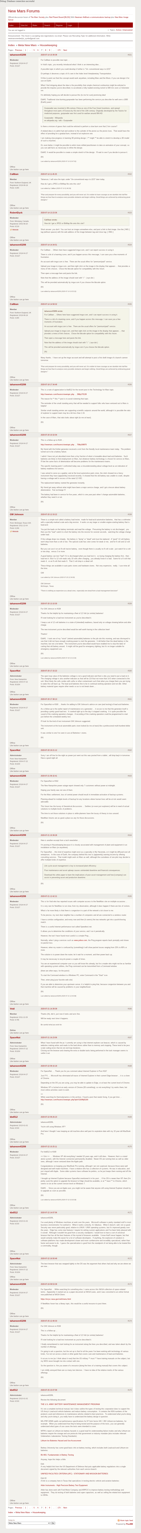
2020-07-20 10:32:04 (49, 435)
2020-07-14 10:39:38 (49, 55)
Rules (35, 25)
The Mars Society (38, 17)
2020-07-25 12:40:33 (49, 1321)
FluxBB (129, 1524)
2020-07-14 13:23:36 (49, 213)
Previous (18, 50)
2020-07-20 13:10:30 (49, 604)
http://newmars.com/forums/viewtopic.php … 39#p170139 (64, 394)
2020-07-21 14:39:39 (49, 1009)
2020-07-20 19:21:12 (49, 750)
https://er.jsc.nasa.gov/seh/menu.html (56, 1299)
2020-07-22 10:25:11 (49, 1147)
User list (24, 25)
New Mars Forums (24, 11)
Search (47, 25)
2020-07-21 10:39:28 (49, 835)
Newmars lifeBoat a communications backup (92, 17)
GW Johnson (17, 514)
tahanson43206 (18, 55)
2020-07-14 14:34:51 (49, 245)
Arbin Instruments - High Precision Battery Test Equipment (64, 1485)
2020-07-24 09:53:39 (49, 1284)
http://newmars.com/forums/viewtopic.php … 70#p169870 (64, 445)
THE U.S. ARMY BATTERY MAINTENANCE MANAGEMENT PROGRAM (70, 1404)
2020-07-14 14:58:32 (49, 304)
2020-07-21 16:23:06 (49, 1037)
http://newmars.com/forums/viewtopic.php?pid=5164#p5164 (64, 1100)
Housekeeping (48, 45)
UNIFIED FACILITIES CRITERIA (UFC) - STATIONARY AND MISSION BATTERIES (74, 1474)
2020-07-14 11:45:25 (49, 174)
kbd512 (14, 1117)
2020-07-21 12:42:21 (49, 896)
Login (70, 25)
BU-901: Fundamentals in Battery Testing (57, 1455)
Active (118, 30)
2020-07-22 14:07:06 (49, 1213)
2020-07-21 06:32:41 (49, 776)
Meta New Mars (27, 45)
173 (59, 50)
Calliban (14, 174)
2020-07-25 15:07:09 (49, 1390)
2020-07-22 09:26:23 (49, 1117)
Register (59, 25)
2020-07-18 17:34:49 (49, 384)
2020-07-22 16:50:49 (49, 1258)
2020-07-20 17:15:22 (49, 671)
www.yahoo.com (80, 940)
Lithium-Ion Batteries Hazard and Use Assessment (61, 1441)
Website (15, 230)
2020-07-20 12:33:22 (49, 514)
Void (12, 1009)
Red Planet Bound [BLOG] (59, 17)
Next (65, 50)
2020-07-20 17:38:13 (49, 699)
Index (11, 25)
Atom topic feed (126, 1520)
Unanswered (127, 30)
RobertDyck (16, 212)
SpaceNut (15, 671)
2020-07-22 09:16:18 (49, 1066)
